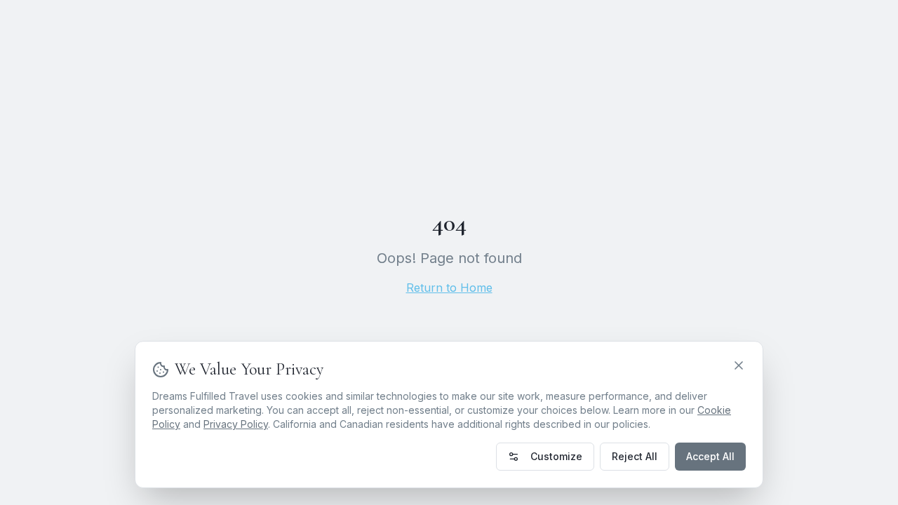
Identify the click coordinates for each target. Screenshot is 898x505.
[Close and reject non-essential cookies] (739, 365)
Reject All (634, 456)
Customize (556, 456)
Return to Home (449, 288)
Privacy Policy (235, 424)
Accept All (710, 456)
